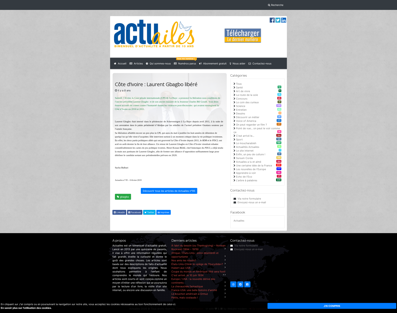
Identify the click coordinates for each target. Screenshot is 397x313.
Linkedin (120, 212)
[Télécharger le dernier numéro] (242, 33)
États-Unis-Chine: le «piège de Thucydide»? (197, 264)
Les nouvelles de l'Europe (251, 169)
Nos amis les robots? (183, 260)
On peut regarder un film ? (251, 124)
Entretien (241, 109)
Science (240, 106)
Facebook (135, 212)
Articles (137, 63)
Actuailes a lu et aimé (248, 161)
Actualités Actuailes (247, 146)
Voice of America (246, 120)
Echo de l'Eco (244, 176)
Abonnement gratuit (214, 63)
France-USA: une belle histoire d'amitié (194, 290)
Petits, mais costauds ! (184, 297)
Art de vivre (243, 91)
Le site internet (245, 150)
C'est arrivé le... (245, 135)
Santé (239, 87)
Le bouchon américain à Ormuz (189, 293)
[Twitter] (277, 19)
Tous (239, 83)
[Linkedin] (283, 19)
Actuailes (239, 220)
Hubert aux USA (180, 267)
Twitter (150, 212)
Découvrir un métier (247, 117)
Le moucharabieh (246, 143)
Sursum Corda (244, 158)
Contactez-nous (261, 63)
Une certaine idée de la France (254, 165)
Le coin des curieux (247, 102)
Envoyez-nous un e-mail (252, 202)
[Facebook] (272, 19)
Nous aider (238, 63)
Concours (241, 98)
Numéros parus (186, 63)
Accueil (121, 63)
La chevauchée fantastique (187, 286)
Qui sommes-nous (159, 63)
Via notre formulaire (249, 198)
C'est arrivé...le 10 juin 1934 (187, 275)
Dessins (240, 113)
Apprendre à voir (246, 172)
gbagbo (124, 196)
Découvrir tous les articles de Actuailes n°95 (169, 190)
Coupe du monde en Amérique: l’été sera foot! (198, 271)
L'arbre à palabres (246, 180)
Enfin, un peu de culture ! (250, 154)
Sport (239, 139)
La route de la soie (247, 94)
